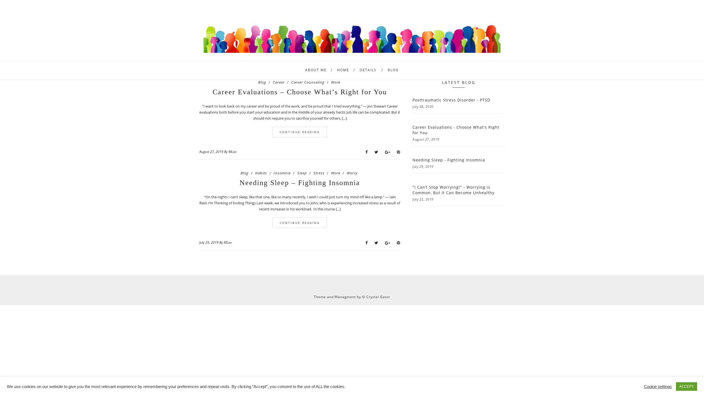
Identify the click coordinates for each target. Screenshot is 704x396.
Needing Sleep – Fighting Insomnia (300, 183)
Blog (393, 70)
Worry (352, 172)
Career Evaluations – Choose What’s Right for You (300, 92)
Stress (319, 172)
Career (279, 82)
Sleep (302, 172)
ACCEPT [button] (686, 386)
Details (368, 70)
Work (335, 82)
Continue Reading (300, 132)
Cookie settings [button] (658, 386)
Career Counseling (307, 82)
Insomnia (282, 172)
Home (343, 70)
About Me (316, 70)
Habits (261, 172)
